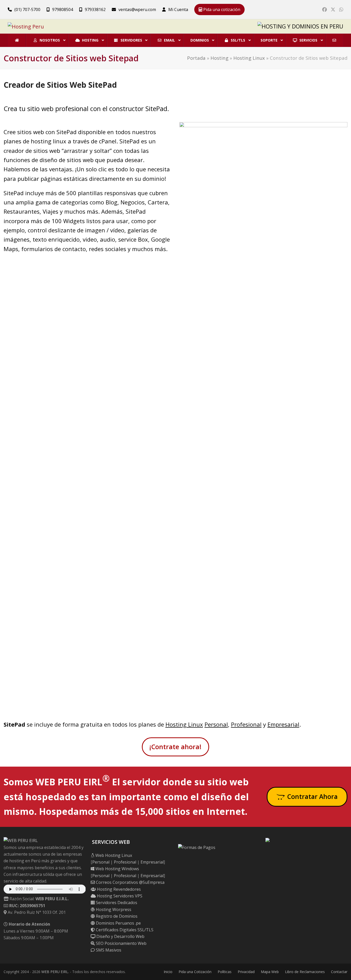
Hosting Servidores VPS (119, 896)
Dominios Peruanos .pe (118, 923)
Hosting (219, 58)
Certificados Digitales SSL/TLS (124, 930)
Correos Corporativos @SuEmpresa (129, 882)
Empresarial (283, 724)
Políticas (225, 971)
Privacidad (246, 971)
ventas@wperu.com (137, 9)
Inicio (168, 971)
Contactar (339, 971)
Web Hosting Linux (113, 855)
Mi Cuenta (178, 9)
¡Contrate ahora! (175, 746)
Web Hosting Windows (116, 869)
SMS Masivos (108, 950)
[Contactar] (334, 40)
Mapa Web (270, 971)
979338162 (95, 9)
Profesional (246, 724)
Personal (216, 724)
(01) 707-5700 (27, 9)
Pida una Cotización (195, 971)
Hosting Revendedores (118, 889)
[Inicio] (17, 40)
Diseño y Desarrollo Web (119, 936)
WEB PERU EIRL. (55, 971)
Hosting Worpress (113, 909)
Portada (196, 58)
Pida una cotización (221, 9)
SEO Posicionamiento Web (120, 943)
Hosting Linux (249, 58)
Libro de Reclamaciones (305, 971)
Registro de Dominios (116, 916)
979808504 (62, 9)
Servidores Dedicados (116, 902)
